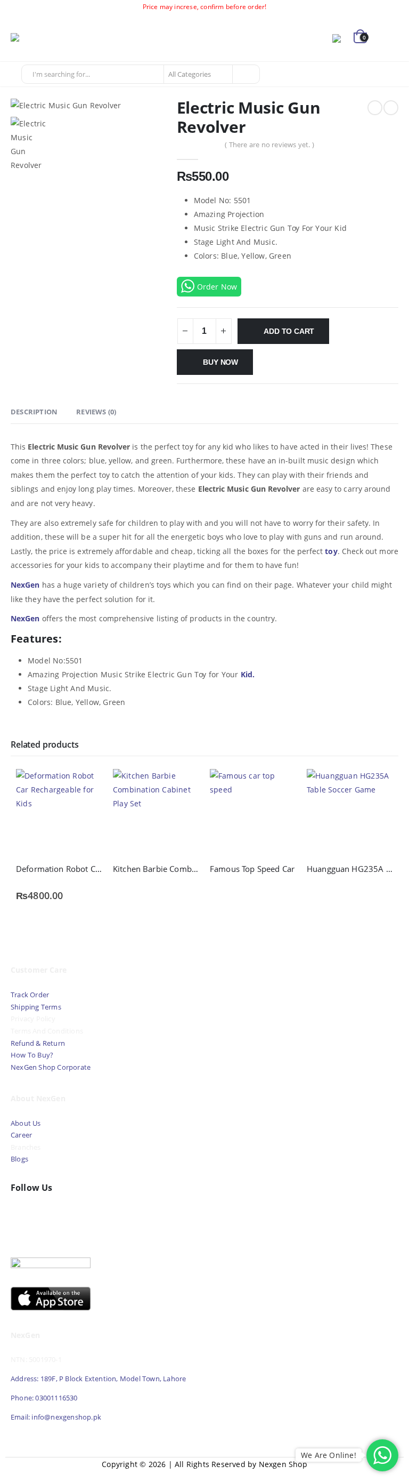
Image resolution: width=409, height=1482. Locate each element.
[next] (390, 107)
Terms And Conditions (47, 1031)
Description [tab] (34, 411)
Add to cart (289, 331)
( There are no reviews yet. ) (269, 144)
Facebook (21, 1213)
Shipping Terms (36, 1007)
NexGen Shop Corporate (51, 1067)
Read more (181, 786)
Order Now (217, 287)
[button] (388, 38)
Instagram (67, 1213)
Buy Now (220, 362)
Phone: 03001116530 (44, 1398)
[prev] (374, 107)
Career (21, 1135)
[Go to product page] (59, 812)
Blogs (19, 1159)
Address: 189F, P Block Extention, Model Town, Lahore (98, 1378)
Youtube (44, 1213)
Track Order (30, 994)
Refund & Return (38, 1043)
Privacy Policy (33, 1018)
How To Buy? (32, 1055)
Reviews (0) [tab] (96, 411)
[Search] (245, 74)
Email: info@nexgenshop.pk (56, 1417)
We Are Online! (328, 1455)
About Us (27, 1123)
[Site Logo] (40, 38)
